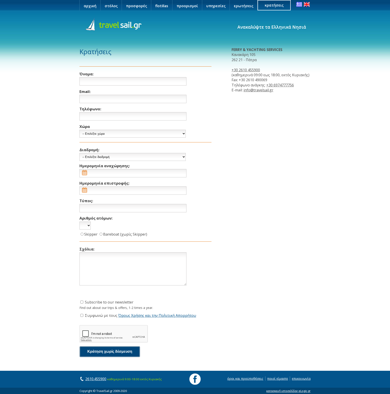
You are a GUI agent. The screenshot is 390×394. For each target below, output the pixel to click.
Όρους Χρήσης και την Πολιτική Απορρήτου (157, 315)
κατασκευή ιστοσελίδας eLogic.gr (288, 391)
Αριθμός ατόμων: (96, 218)
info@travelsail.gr (258, 90)
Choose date (111, 173)
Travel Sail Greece (113, 24)
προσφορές (136, 5)
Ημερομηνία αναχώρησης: (104, 165)
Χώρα (84, 126)
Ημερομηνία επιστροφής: (104, 183)
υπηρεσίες (215, 5)
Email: (85, 91)
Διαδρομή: (89, 149)
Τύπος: (86, 200)
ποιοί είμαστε (277, 378)
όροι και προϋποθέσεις (245, 378)
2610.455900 (95, 378)
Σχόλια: (87, 249)
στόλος (111, 5)
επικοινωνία (301, 378)
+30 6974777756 (280, 85)
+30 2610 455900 (246, 69)
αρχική (90, 5)
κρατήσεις (274, 5)
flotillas (161, 5)
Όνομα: (86, 73)
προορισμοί (187, 5)
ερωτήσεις (243, 5)
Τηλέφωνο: (90, 108)
